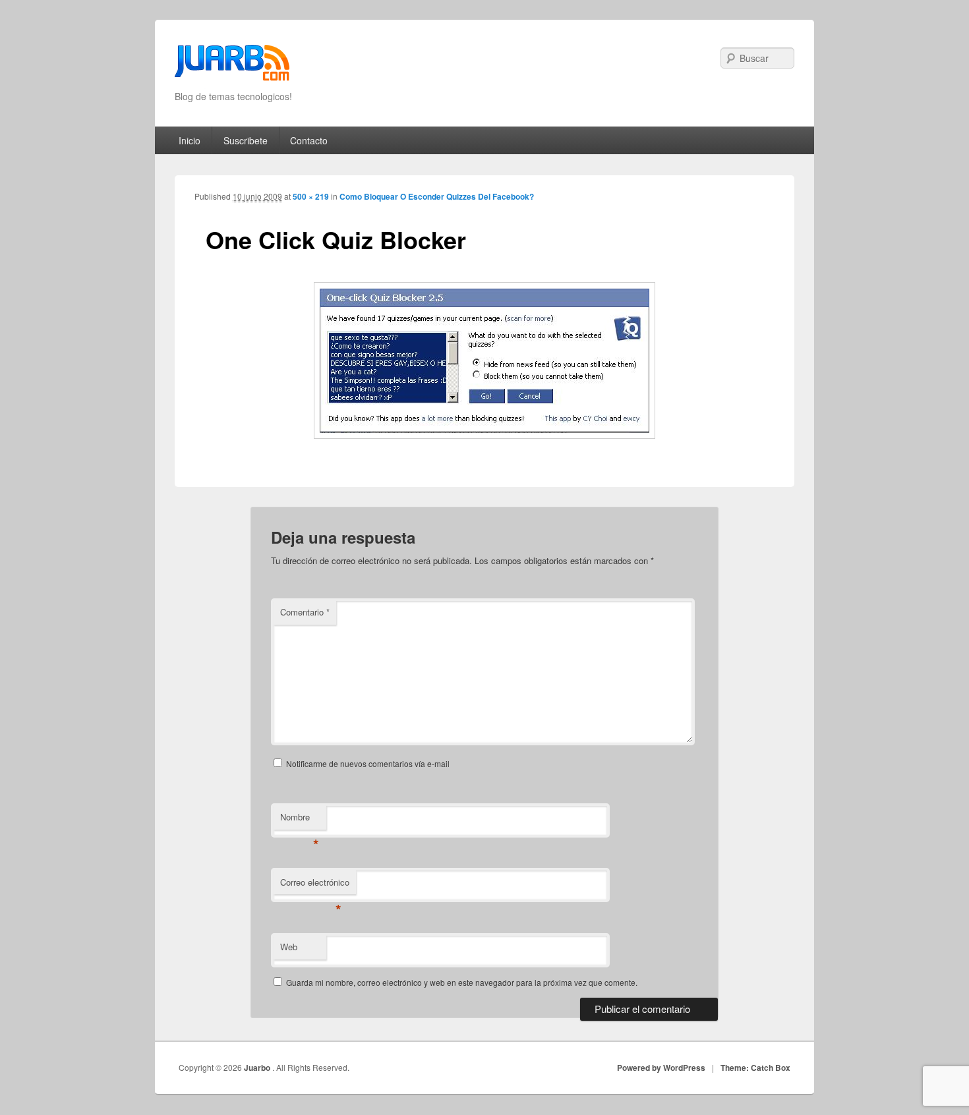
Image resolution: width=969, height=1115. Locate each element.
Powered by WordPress (661, 1067)
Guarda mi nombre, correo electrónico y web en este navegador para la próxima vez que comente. (461, 982)
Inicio (189, 140)
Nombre (299, 820)
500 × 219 (311, 196)
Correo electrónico (314, 885)
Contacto (309, 140)
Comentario (305, 612)
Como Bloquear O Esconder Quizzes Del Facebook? (436, 196)
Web (288, 946)
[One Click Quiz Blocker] (484, 360)
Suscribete (245, 140)
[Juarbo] (232, 67)
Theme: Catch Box (755, 1067)
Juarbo (258, 1067)
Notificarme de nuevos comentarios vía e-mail (368, 763)
